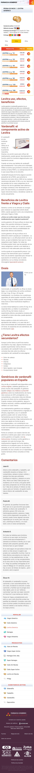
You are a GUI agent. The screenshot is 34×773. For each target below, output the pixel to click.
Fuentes (3, 733)
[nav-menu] (31, 2)
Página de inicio (9, 8)
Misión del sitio (28, 733)
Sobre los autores (6, 738)
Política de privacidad (17, 763)
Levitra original (6, 386)
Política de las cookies (17, 759)
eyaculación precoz (16, 262)
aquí (12, 329)
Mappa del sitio (15, 733)
